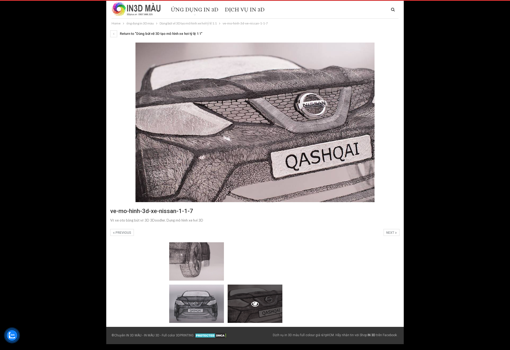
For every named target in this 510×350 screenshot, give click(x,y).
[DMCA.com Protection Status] (210, 335)
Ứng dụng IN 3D (194, 9)
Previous (123, 233)
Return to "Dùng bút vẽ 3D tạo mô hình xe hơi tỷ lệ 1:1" (160, 34)
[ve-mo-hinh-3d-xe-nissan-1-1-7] (137, 261)
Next (390, 233)
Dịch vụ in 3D (245, 9)
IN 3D (371, 335)
